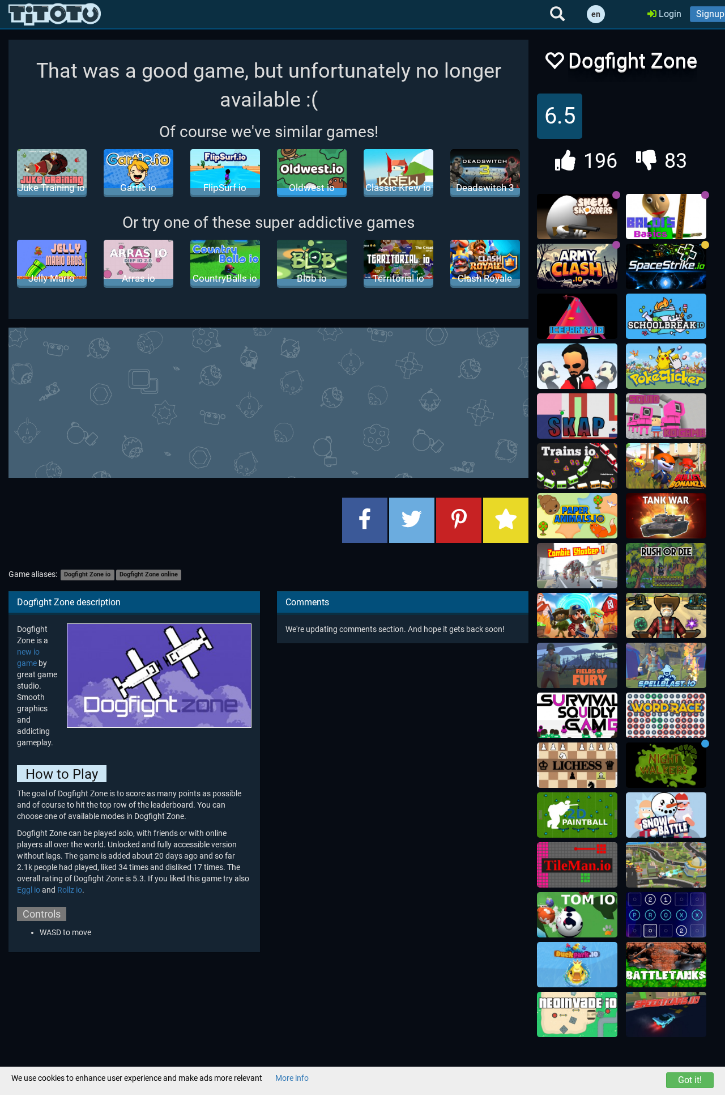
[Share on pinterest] (458, 520)
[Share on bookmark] (505, 520)
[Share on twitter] (411, 520)
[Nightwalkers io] (666, 765)
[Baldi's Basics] (666, 216)
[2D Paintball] (577, 815)
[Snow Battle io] (666, 815)
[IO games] (54, 14)
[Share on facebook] (364, 520)
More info (292, 1078)
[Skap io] (577, 416)
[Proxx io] (666, 914)
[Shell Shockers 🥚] (577, 216)
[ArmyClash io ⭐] (577, 266)
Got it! (690, 1080)
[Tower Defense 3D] (666, 615)
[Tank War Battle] (666, 515)
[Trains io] (577, 466)
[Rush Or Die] (666, 565)
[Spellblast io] (666, 665)
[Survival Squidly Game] (577, 715)
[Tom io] (577, 914)
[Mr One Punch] (577, 366)
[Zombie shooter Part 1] (577, 565)
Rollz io (69, 889)
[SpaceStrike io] (666, 266)
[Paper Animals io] (577, 515)
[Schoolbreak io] (666, 316)
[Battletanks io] (666, 964)
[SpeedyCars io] (666, 1014)
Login (668, 14)
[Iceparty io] (577, 316)
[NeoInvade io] (577, 1014)
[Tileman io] (577, 865)
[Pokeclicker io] (666, 366)
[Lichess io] (577, 765)
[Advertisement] (283, 401)
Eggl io (28, 889)
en (595, 14)
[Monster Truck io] (666, 865)
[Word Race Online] (666, 715)
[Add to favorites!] (554, 64)
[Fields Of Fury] (577, 665)
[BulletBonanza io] (666, 466)
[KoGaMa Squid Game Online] (666, 416)
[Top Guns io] (577, 615)
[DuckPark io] (577, 964)
